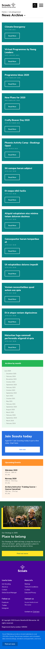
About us (5, 587)
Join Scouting (6, 584)
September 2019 (11, 418)
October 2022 (10, 390)
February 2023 (10, 387)
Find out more (22, 553)
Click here (36, 612)
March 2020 (10, 412)
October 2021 (10, 398)
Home (4, 12)
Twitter (4, 605)
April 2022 (9, 396)
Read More (12, 36)
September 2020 (11, 407)
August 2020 (10, 410)
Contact (4, 590)
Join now (22, 450)
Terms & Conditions (31, 587)
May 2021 (9, 401)
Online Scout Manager (9, 593)
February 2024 (10, 376)
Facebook (5, 602)
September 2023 (11, 385)
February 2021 (10, 404)
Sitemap (27, 584)
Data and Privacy (30, 593)
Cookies (27, 590)
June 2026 (7, 371)
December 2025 (11, 374)
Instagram (5, 608)
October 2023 (10, 382)
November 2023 (11, 379)
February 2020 (10, 415)
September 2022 (11, 393)
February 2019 (10, 423)
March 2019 (10, 421)
